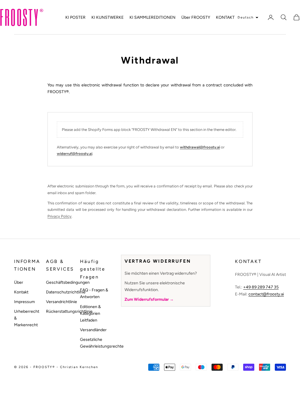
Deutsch (246, 17)
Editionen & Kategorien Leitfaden (90, 313)
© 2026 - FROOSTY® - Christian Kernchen (56, 367)
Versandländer (93, 329)
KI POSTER (75, 17)
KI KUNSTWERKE (107, 17)
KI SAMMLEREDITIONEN (152, 17)
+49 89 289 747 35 (261, 287)
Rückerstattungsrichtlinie (69, 311)
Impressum (24, 301)
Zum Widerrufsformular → (149, 299)
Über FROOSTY (195, 17)
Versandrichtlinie (61, 301)
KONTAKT (225, 17)
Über (18, 282)
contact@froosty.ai (266, 294)
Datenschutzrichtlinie (66, 292)
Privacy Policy (59, 216)
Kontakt (21, 292)
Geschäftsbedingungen (68, 282)
